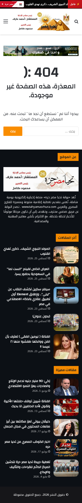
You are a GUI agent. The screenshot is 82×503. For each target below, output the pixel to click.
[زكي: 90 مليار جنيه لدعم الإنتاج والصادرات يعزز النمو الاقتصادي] (66, 387)
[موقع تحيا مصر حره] (41, 21)
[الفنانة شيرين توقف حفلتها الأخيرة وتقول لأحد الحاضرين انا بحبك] (66, 407)
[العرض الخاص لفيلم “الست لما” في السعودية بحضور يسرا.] (66, 275)
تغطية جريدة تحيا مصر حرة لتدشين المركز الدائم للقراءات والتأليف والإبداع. (27, 467)
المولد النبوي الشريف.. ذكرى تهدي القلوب (49, 4)
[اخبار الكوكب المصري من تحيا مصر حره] (66, 447)
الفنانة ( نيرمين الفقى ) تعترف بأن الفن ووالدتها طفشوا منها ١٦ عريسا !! (27, 341)
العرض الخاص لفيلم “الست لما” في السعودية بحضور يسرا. (28, 271)
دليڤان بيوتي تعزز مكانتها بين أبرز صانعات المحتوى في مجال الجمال (27, 424)
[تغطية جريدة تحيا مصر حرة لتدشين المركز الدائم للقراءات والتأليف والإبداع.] (66, 468)
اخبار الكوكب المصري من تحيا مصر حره (27, 444)
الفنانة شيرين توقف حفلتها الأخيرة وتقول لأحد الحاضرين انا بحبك (27, 403)
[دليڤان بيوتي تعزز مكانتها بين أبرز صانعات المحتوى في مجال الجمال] (66, 427)
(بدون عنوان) (41, 316)
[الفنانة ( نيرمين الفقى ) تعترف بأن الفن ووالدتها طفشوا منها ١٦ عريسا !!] (66, 346)
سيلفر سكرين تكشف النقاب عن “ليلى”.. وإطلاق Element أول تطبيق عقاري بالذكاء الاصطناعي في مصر (28, 296)
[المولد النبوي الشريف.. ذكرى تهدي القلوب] (66, 254)
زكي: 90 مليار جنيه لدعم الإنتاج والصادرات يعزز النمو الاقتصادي (29, 383)
